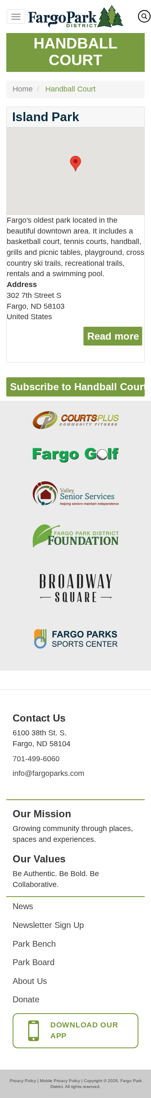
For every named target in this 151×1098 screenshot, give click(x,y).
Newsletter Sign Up (48, 925)
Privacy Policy (23, 1080)
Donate (26, 999)
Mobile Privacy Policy (60, 1080)
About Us (30, 981)
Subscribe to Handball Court (77, 386)
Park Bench (34, 943)
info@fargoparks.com (48, 773)
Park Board (34, 962)
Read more (114, 336)
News (23, 906)
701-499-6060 (36, 759)
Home (23, 89)
